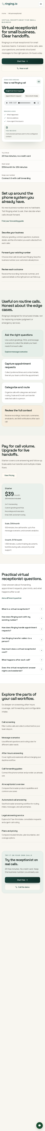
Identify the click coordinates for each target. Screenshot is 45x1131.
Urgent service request (14, 91)
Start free (21, 61)
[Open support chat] (39, 1125)
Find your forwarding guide (13, 221)
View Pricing (9, 475)
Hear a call (24, 68)
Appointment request (13, 96)
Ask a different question (12, 598)
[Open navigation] (40, 4)
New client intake (31, 96)
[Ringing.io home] (10, 4)
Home (4, 13)
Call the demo (23, 887)
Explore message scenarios (16, 352)
